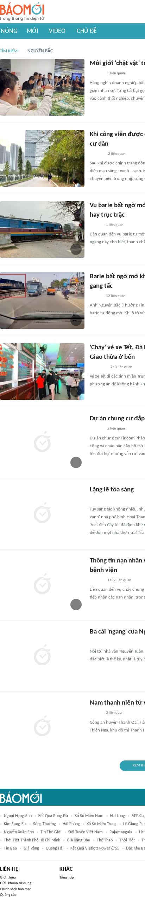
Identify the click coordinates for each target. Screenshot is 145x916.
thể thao (105, 840)
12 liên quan (116, 296)
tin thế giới (51, 832)
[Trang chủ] (22, 12)
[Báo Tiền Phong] (96, 74)
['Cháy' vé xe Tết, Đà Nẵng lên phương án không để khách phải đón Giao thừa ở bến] (42, 371)
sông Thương (44, 824)
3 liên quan (116, 73)
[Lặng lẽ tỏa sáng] (42, 513)
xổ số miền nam (89, 816)
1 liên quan (115, 225)
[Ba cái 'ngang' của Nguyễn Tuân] (42, 656)
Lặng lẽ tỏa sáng (112, 489)
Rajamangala (120, 832)
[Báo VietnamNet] (96, 225)
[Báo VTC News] (98, 367)
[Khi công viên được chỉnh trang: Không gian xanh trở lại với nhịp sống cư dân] (42, 158)
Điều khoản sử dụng (15, 883)
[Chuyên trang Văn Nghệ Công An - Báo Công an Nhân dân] (95, 500)
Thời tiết (127, 840)
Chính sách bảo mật (15, 889)
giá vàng (31, 848)
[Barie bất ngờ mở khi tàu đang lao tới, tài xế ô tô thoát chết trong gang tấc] (42, 300)
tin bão (10, 848)
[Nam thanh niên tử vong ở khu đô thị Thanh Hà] (42, 727)
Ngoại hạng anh (18, 816)
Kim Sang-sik (15, 824)
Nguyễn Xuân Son (19, 832)
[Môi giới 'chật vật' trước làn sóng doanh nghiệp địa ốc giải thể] (42, 87)
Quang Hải (55, 848)
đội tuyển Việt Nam (85, 832)
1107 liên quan (119, 580)
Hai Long (117, 816)
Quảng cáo (8, 895)
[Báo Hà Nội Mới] (97, 154)
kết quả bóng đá (53, 816)
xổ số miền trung (101, 824)
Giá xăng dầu (78, 840)
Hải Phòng (71, 824)
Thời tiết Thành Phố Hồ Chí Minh (32, 840)
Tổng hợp (66, 878)
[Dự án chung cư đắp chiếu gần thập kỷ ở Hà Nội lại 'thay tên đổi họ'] (42, 442)
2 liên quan (117, 154)
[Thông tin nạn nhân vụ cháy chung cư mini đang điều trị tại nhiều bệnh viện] (42, 584)
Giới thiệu (8, 878)
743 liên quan (121, 367)
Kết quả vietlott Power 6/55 (94, 848)
